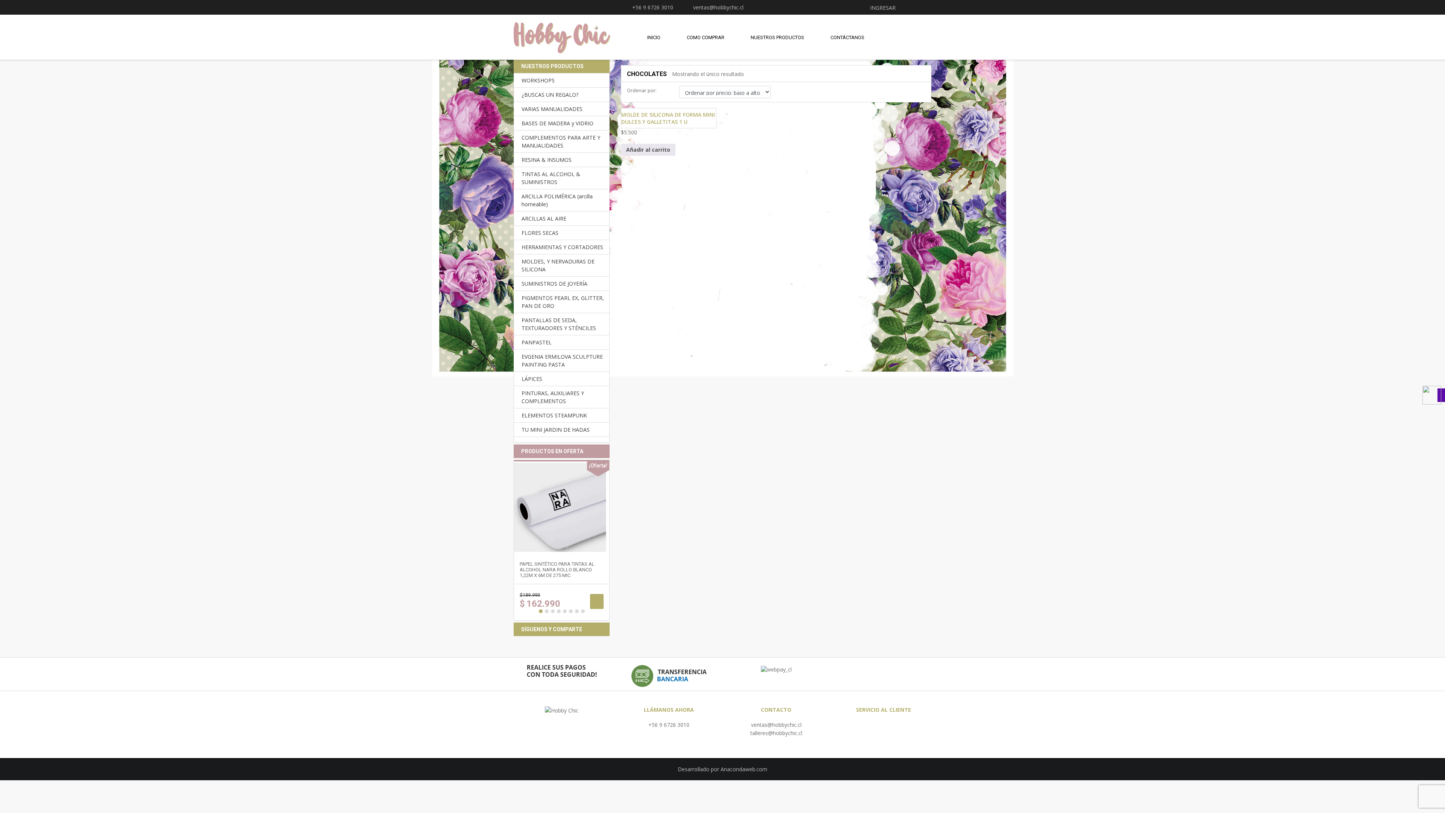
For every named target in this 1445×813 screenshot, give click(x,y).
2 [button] (547, 611)
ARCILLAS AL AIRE (544, 218)
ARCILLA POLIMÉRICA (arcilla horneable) (557, 200)
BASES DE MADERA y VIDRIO (557, 123)
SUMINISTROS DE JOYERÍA (554, 283)
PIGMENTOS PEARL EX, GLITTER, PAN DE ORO (563, 301)
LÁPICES (532, 378)
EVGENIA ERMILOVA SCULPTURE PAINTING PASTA (562, 360)
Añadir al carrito (648, 149)
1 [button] (541, 611)
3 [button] (553, 611)
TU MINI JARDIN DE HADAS (556, 429)
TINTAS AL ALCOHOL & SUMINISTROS (551, 178)
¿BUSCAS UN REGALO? (550, 94)
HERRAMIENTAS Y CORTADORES (562, 247)
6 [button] (571, 611)
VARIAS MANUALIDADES (552, 109)
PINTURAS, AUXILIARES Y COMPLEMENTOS (553, 397)
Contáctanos (847, 37)
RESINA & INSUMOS (547, 159)
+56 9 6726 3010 (668, 724)
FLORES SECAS (540, 232)
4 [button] (559, 611)
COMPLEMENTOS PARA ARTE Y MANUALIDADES (561, 141)
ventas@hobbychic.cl (776, 724)
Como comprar (705, 37)
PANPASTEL (537, 342)
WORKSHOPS (538, 80)
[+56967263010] (1433, 395)
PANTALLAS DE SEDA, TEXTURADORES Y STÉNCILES (559, 324)
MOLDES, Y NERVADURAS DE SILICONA (558, 265)
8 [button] (583, 611)
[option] (562, 540)
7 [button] (577, 611)
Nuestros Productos (777, 37)
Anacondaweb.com (744, 769)
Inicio (653, 37)
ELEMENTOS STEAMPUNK (554, 415)
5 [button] (565, 611)
